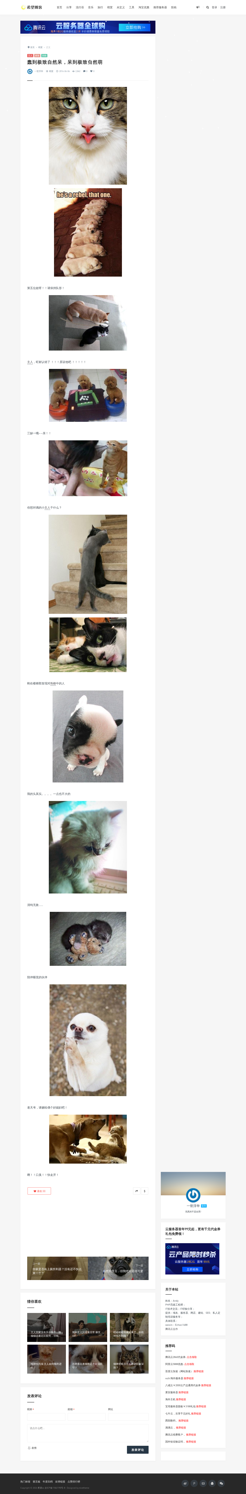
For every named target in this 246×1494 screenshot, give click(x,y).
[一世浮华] (193, 1195)
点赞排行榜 (74, 1481)
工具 (131, 7)
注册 (223, 7)
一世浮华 (38, 71)
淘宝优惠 (143, 7)
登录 (214, 7)
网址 (110, 1409)
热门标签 (25, 1481)
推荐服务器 (160, 7)
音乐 (90, 7)
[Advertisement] (88, 1226)
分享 (69, 7)
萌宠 (110, 7)
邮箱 (71, 1409)
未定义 (121, 7)
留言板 (36, 1481)
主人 (30, 55)
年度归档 (48, 1481)
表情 (34, 1447)
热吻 (44, 55)
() (41, 1191)
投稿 (173, 7)
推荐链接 (199, 1371)
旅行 (100, 7)
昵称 (30, 1409)
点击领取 (192, 1356)
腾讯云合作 (171, 1328)
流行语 (80, 7)
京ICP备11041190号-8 (55, 1487)
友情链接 (60, 1481)
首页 (59, 7)
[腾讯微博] (194, 1483)
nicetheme (84, 1487)
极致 (37, 55)
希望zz (41, 1487)
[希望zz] (35, 7)
